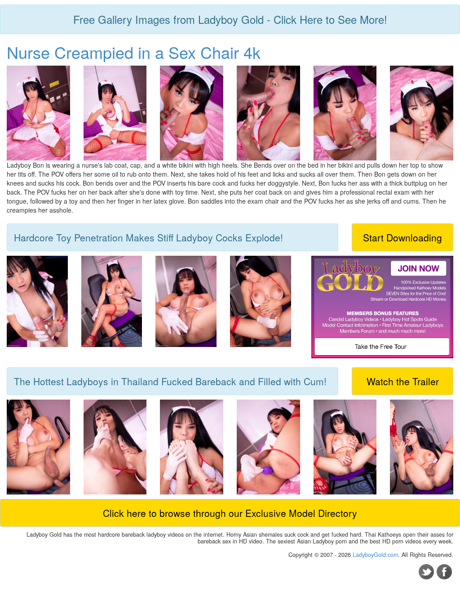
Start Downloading (402, 237)
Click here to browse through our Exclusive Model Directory (230, 513)
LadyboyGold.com (375, 555)
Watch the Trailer (403, 381)
